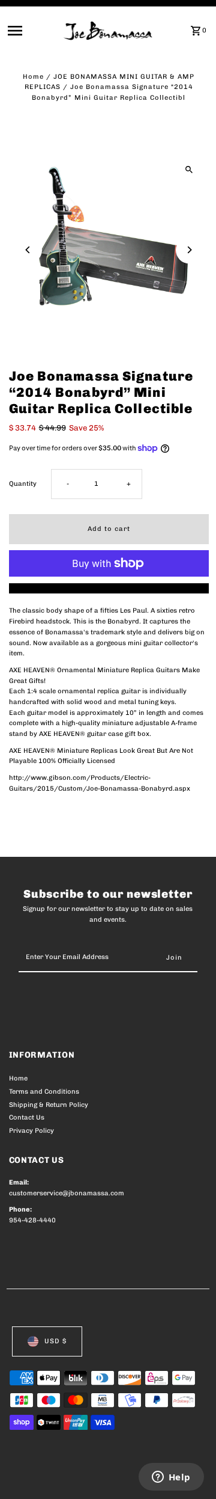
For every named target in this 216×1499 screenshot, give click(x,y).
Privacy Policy (31, 1131)
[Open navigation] (32, 31)
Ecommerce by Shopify (47, 1487)
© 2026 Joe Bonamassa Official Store (73, 1477)
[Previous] (28, 249)
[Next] (189, 249)
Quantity (23, 484)
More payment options (109, 588)
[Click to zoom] (189, 169)
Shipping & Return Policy (48, 1105)
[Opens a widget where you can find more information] (171, 1478)
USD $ (55, 1341)
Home (33, 77)
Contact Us (26, 1117)
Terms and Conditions (44, 1092)
